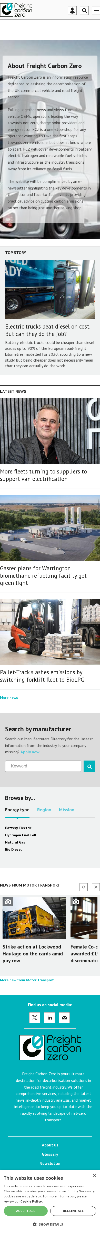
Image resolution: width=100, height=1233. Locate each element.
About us (50, 1144)
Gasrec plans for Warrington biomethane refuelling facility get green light (43, 575)
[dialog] (50, 1201)
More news (9, 697)
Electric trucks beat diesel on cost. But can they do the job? (47, 330)
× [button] (94, 1175)
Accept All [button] (25, 1211)
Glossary (50, 1154)
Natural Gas (15, 842)
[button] (50, 1224)
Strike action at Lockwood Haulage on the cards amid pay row (33, 953)
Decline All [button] (73, 1211)
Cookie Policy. (32, 1201)
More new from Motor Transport (27, 980)
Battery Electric (18, 828)
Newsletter (50, 1163)
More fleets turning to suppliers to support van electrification (43, 475)
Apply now (30, 751)
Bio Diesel (13, 849)
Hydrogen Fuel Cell (20, 835)
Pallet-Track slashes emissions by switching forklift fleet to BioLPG (42, 675)
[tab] (17, 811)
